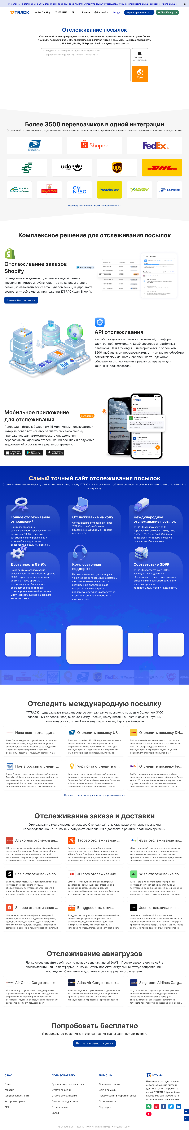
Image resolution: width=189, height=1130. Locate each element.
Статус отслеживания (65, 1095)
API (73, 12)
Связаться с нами (109, 1084)
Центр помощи (107, 1089)
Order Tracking (42, 12)
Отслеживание (60, 1107)
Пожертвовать (107, 1101)
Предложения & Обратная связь (117, 1095)
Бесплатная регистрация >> (94, 1043)
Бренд (55, 1112)
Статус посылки (61, 1089)
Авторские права (14, 1101)
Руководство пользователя (68, 1084)
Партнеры (105, 1107)
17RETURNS (61, 12)
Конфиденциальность (17, 1095)
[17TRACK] (19, 12)
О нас (7, 1084)
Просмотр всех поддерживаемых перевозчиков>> (94, 795)
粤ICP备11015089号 (121, 1126)
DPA (6, 1107)
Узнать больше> (170, 4)
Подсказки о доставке (65, 1101)
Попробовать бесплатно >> (115, 374)
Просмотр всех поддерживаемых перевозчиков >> (94, 205)
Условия (9, 1089)
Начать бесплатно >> (21, 300)
